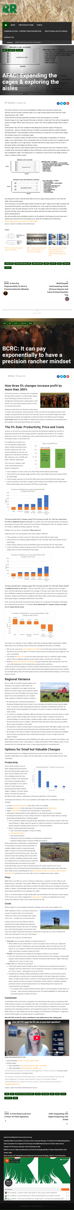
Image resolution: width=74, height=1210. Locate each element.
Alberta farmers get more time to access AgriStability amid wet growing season (37, 42)
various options (37, 897)
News (13, 25)
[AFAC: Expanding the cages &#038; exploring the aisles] (15, 239)
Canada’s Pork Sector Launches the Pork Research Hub (22, 1146)
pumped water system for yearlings (23, 661)
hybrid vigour (53, 808)
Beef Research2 (11, 103)
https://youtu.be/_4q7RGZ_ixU (31, 1068)
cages (46, 263)
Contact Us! (9, 37)
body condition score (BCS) (31, 649)
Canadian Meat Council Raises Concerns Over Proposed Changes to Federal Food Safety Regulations (37, 1141)
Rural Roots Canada (47, 1206)
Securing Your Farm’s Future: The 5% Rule (33, 1066)
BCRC (4, 323)
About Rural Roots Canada (56, 31)
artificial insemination (17, 833)
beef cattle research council (24, 1094)
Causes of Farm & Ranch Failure (28, 1061)
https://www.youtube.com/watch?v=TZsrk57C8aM (21, 221)
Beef (10, 323)
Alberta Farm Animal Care (22, 263)
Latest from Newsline (11, 1137)
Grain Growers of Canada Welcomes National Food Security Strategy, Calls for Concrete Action (35, 1155)
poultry (53, 263)
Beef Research (11, 376)
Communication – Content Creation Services (22, 31)
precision (45, 1094)
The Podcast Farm (26, 25)
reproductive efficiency (20, 806)
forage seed (15, 811)
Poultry (19, 50)
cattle (16, 323)
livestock (11, 50)
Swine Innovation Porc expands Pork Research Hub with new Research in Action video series (34, 1143)
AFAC (4, 50)
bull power (16, 808)
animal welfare (37, 263)
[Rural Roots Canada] (5, 25)
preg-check (20, 656)
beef (12, 1094)
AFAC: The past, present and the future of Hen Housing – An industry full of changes (37, 250)
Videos (39, 25)
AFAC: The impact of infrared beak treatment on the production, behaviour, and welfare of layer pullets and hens (58, 251)
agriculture (9, 263)
